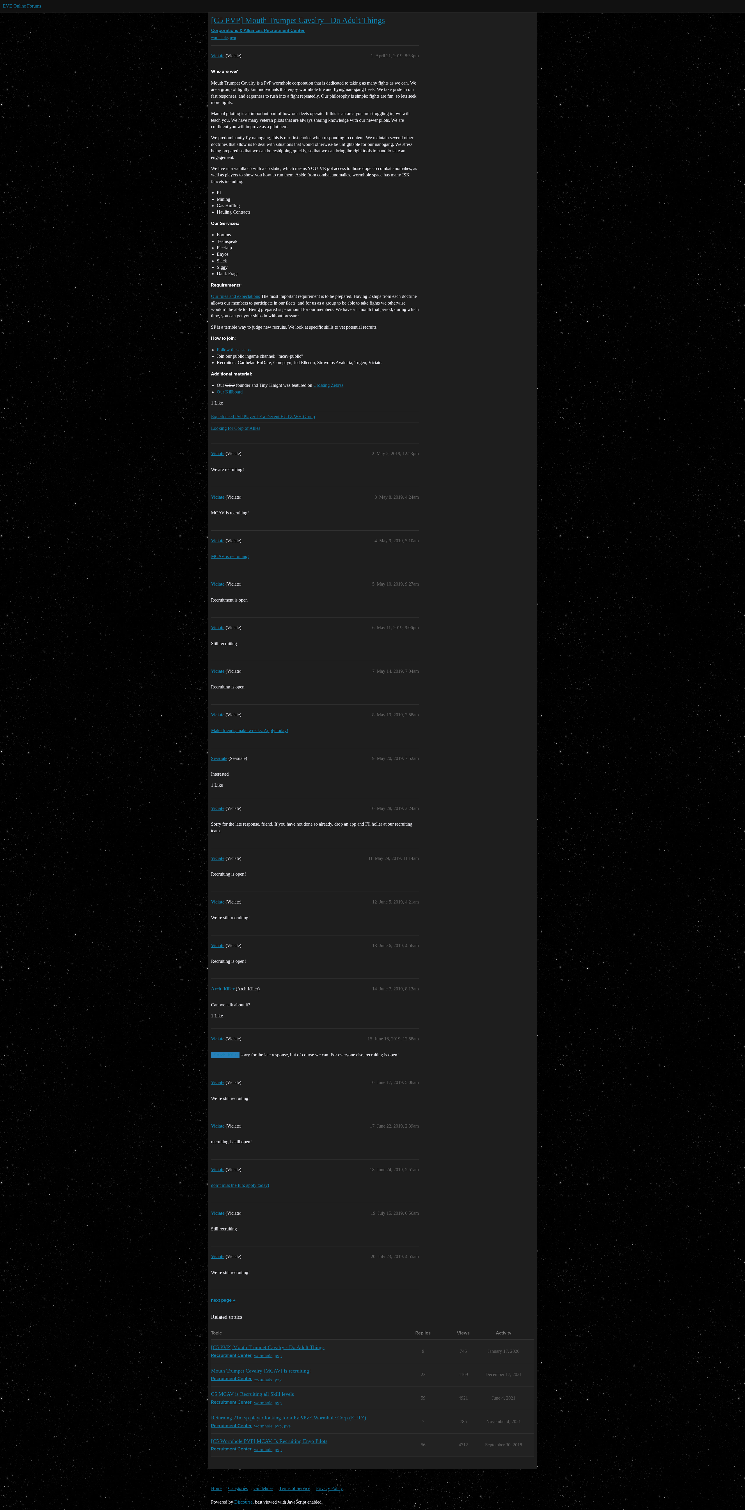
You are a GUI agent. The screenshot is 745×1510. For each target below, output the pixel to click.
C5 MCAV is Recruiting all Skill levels (252, 1394)
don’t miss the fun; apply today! (240, 1185)
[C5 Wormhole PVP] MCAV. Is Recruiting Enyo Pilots (269, 1441)
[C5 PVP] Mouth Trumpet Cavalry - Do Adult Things (298, 20)
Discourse (243, 1502)
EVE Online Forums (22, 5)
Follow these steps (234, 349)
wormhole (219, 37)
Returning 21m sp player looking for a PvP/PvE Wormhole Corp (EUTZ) (288, 1417)
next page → (223, 1300)
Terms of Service (294, 1488)
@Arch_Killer (225, 1055)
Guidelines (263, 1488)
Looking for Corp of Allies (235, 428)
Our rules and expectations (235, 296)
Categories (238, 1488)
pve (287, 1425)
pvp (233, 37)
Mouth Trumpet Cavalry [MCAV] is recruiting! (261, 1371)
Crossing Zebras (328, 385)
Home (216, 1488)
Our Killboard (230, 391)
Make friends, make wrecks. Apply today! (249, 730)
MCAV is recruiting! (230, 556)
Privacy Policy (329, 1488)
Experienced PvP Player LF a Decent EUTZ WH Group (263, 416)
